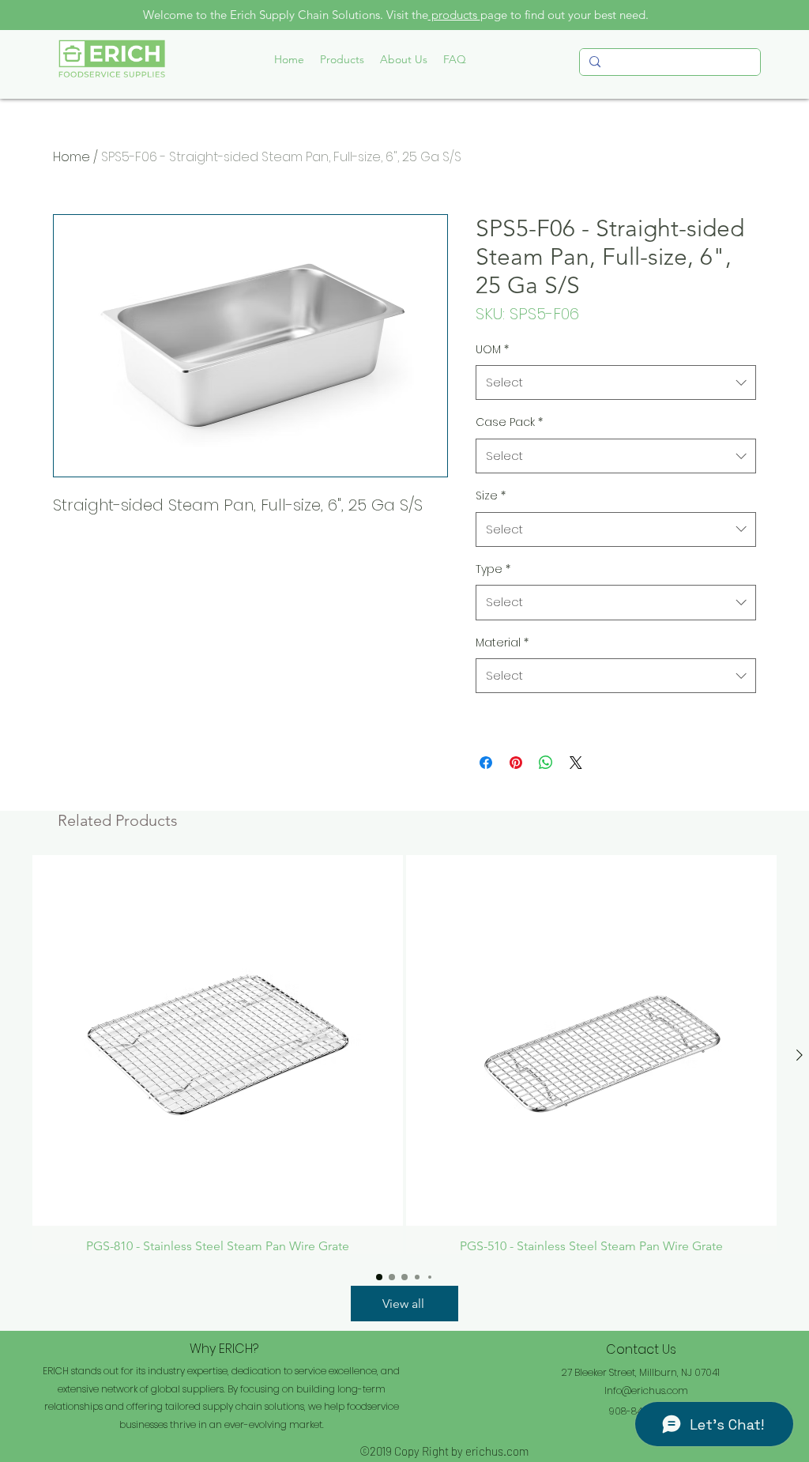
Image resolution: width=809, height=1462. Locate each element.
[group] (404, 1054)
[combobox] (616, 382)
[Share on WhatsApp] (545, 762)
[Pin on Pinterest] (515, 762)
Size (491, 495)
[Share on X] (575, 762)
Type (493, 569)
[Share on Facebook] (485, 762)
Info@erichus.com (646, 1390)
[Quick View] (217, 1040)
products (454, 14)
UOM (492, 349)
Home (71, 157)
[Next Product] (799, 1055)
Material (502, 642)
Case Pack (509, 422)
